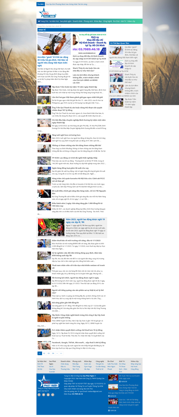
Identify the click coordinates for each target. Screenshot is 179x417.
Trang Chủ (41, 26)
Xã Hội (39, 369)
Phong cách (77, 361)
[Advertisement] (151, 41)
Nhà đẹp (76, 364)
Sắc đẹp (87, 369)
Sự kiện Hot (50, 26)
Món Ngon (111, 366)
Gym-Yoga (88, 366)
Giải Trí (122, 361)
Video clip (135, 361)
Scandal (52, 372)
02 (44, 353)
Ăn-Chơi (111, 361)
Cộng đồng (134, 369)
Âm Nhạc (122, 364)
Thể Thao (40, 366)
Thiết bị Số (99, 369)
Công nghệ (100, 361)
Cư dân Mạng (100, 366)
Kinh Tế (40, 364)
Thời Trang (76, 366)
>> (61, 353)
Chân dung (64, 364)
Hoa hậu (52, 369)
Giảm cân (87, 364)
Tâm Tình (76, 369)
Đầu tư (63, 366)
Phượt (110, 369)
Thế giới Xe (100, 364)
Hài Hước (134, 366)
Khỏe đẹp (88, 361)
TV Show (122, 366)
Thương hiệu (65, 369)
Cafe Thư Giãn (113, 364)
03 (49, 353)
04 (53, 353)
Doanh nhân (65, 361)
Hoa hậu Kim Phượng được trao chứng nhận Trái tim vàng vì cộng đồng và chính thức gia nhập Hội (81, 4)
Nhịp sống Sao (136, 364)
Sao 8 (51, 366)
